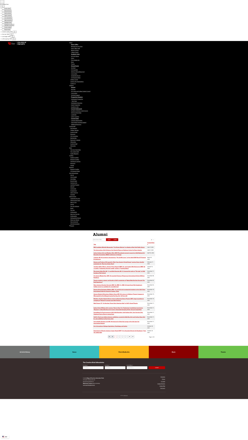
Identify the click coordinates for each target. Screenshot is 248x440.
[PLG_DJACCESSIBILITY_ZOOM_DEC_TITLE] (13, 32)
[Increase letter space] (15, 39)
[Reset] (1, 6)
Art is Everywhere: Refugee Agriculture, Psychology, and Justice (110, 326)
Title (95, 244)
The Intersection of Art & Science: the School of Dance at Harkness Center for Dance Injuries (118, 250)
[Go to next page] (129, 336)
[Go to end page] (133, 336)
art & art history (25, 352)
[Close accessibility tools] (3, 6)
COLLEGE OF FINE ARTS (21, 43)
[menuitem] (70, 42)
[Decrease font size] (10, 34)
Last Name (107, 365)
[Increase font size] (12, 34)
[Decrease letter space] (13, 39)
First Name (85, 365)
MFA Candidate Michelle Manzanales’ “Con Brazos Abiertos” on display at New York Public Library (119, 247)
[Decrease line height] (11, 36)
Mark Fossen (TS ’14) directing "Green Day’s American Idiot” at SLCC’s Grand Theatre (116, 303)
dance (74, 352)
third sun (126, 395)
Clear (115, 239)
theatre (223, 352)
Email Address (130, 365)
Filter (109, 239)
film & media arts (124, 352)
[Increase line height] (13, 36)
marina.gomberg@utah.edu (89, 385)
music (173, 352)
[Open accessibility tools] (2, 1)
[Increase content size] (15, 32)
